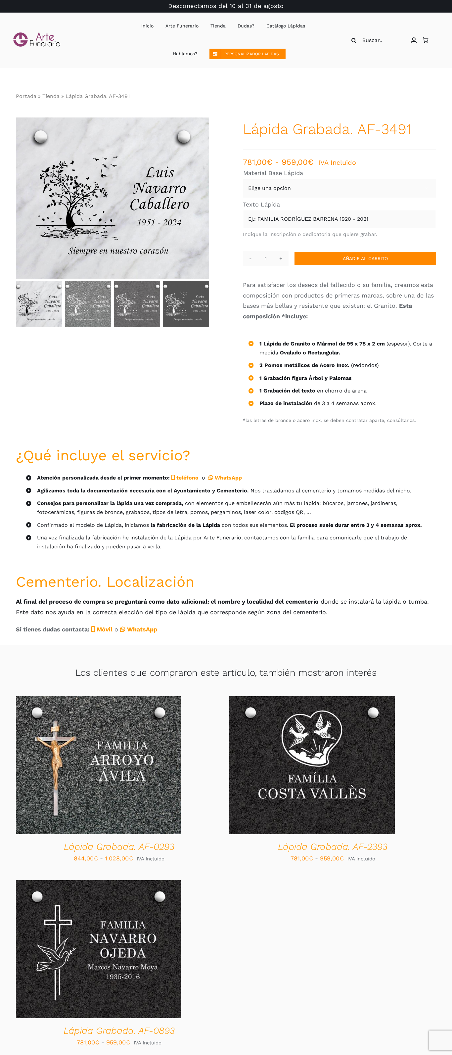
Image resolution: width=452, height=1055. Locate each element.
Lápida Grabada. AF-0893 (119, 1030)
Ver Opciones (78, 766)
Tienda (51, 96)
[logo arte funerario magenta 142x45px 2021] (36, 34)
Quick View (122, 766)
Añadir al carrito (365, 258)
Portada (26, 96)
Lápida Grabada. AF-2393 (332, 846)
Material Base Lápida (273, 172)
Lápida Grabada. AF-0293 (119, 846)
